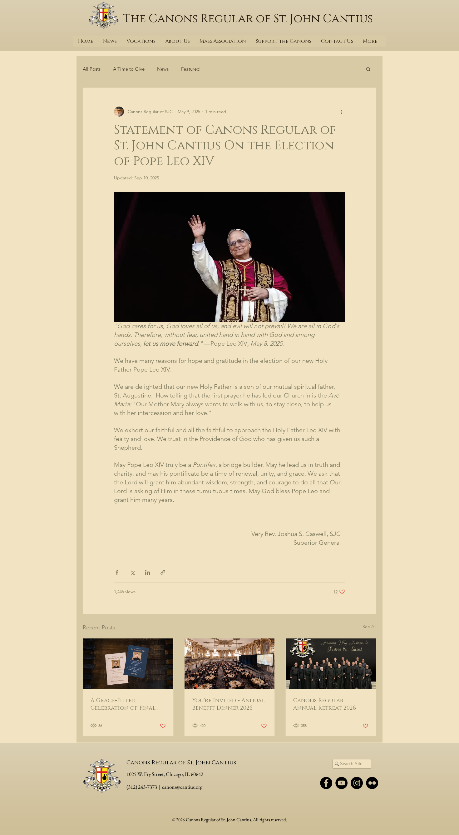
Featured (190, 69)
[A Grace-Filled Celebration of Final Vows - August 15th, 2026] (128, 663)
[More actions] (341, 111)
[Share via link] (163, 572)
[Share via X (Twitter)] (132, 572)
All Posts (92, 69)
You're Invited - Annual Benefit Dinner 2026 (228, 704)
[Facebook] (326, 783)
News (163, 69)
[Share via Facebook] (117, 572)
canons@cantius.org (182, 786)
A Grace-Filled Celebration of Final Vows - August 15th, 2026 (127, 704)
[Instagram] (357, 783)
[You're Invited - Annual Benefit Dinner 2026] (230, 663)
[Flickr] (372, 783)
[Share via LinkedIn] (148, 572)
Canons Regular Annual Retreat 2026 (324, 704)
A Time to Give (129, 69)
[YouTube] (341, 783)
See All (369, 626)
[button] (368, 68)
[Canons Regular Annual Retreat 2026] (331, 663)
